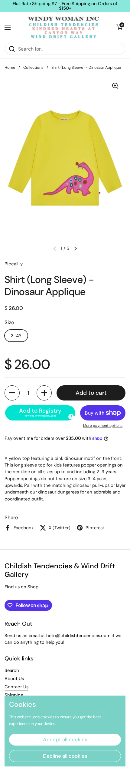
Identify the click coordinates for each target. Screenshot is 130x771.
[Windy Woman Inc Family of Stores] (63, 27)
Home (10, 67)
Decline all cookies (65, 756)
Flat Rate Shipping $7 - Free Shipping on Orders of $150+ (65, 6)
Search (12, 670)
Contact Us (16, 687)
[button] (119, 27)
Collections (33, 67)
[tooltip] (71, 416)
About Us (14, 679)
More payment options (102, 425)
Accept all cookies (65, 739)
